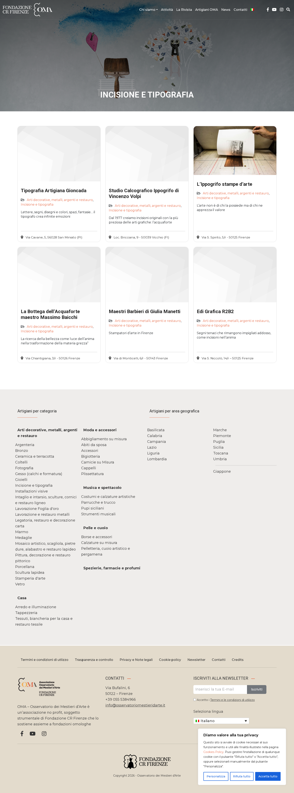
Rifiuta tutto (241, 776)
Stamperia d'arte (30, 578)
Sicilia (218, 447)
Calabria (154, 436)
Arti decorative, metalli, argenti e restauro (60, 200)
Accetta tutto (267, 776)
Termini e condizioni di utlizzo (44, 660)
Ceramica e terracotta (34, 456)
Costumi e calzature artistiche (108, 496)
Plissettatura (92, 474)
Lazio (152, 447)
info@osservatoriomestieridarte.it (135, 705)
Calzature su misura (99, 543)
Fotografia (24, 468)
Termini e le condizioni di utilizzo (232, 700)
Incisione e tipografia (37, 204)
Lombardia (157, 459)
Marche (220, 430)
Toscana (220, 453)
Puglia (219, 441)
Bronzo (21, 450)
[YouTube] (274, 10)
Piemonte (222, 436)
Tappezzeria (26, 613)
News (225, 10)
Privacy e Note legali (136, 660)
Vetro (20, 584)
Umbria (220, 459)
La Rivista (184, 10)
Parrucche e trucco (98, 502)
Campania (156, 441)
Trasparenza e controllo (94, 660)
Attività (167, 10)
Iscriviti (256, 689)
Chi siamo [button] (147, 10)
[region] (242, 757)
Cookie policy (170, 660)
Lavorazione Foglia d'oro (37, 509)
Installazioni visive (31, 491)
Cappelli (88, 468)
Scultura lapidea (29, 572)
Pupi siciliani (92, 508)
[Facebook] (267, 10)
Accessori (89, 450)
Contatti (240, 10)
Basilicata (156, 430)
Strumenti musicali (98, 514)
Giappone (222, 471)
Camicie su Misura (97, 462)
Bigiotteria (90, 456)
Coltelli (21, 462)
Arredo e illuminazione (35, 607)
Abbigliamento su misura (104, 439)
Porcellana (24, 567)
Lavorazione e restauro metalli (42, 514)
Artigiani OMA (206, 10)
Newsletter (196, 660)
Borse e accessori (96, 537)
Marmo (21, 532)
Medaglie (23, 538)
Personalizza (216, 776)
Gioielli (21, 479)
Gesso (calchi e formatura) (38, 474)
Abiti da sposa (94, 445)
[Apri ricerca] (288, 10)
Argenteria (24, 445)
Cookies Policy (213, 752)
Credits (238, 660)
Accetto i (225, 700)
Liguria (153, 453)
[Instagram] (281, 10)
